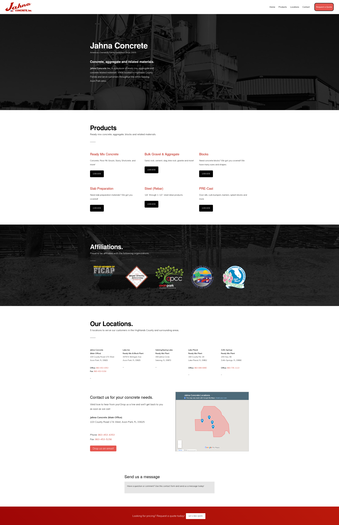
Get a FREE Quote (196, 516)
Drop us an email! (103, 448)
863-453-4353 (102, 368)
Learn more (151, 169)
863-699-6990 (200, 368)
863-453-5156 (100, 371)
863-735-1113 (233, 368)
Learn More (97, 173)
